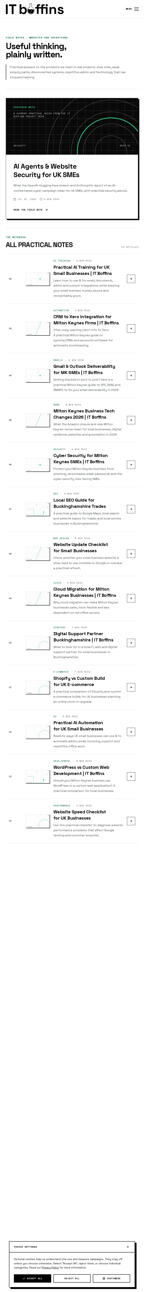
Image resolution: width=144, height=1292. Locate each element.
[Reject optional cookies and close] (128, 1247)
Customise (114, 1278)
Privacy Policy (50, 1267)
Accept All (34, 1278)
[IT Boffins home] (34, 9)
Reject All (72, 1278)
